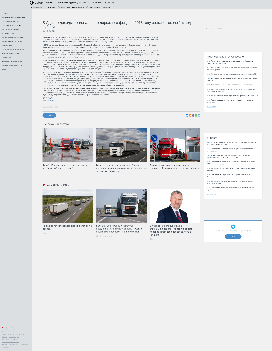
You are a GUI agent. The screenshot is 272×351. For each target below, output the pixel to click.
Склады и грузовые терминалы (13, 49)
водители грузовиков (9, 339)
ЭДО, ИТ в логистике (9, 25)
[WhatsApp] (196, 115)
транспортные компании (10, 342)
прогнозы (5, 347)
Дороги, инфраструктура (10, 29)
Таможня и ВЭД (7, 45)
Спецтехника (6, 57)
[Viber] (193, 115)
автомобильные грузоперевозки (13, 334)
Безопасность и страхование (12, 41)
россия (4, 337)
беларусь (25, 344)
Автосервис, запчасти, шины (12, 62)
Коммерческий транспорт (11, 53)
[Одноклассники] (190, 115)
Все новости (211, 107)
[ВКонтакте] (187, 115)
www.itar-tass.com (49, 100)
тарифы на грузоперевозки (11, 344)
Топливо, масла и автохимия (12, 66)
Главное (5, 13)
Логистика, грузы (8, 33)
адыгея (56, 107)
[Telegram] (199, 115)
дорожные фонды (47, 107)
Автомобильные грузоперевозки (13, 17)
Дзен (4, 70)
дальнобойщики (13, 337)
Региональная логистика (10, 21)
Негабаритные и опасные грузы (13, 37)
